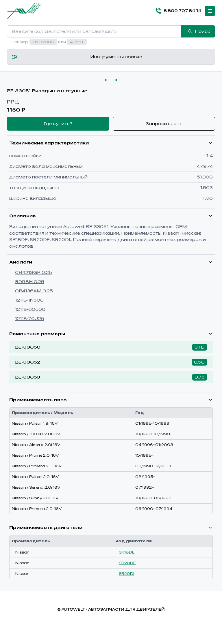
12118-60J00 (30, 309)
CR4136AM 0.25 (34, 290)
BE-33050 (27, 347)
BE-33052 (27, 362)
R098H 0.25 (29, 281)
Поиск (202, 31)
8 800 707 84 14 (182, 10)
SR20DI (126, 573)
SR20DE (127, 563)
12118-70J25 (29, 318)
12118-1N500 (29, 300)
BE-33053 (27, 377)
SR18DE (127, 552)
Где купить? (58, 123)
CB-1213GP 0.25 (33, 272)
